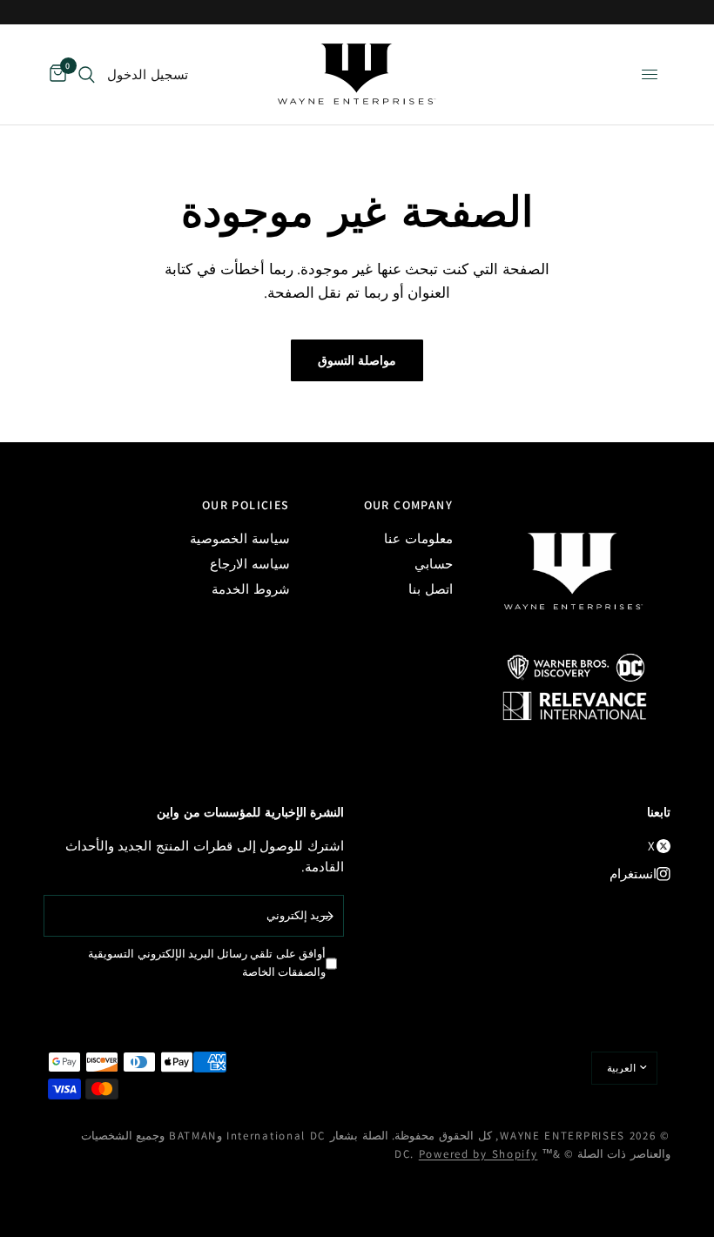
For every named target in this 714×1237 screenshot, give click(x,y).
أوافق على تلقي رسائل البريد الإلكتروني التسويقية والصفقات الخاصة (207, 962)
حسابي (433, 563)
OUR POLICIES (246, 505)
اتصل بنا (430, 589)
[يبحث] (86, 74)
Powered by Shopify (478, 1153)
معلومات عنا (418, 538)
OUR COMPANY (408, 505)
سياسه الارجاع (250, 563)
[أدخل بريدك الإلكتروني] (326, 916)
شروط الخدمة (251, 589)
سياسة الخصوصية (240, 538)
